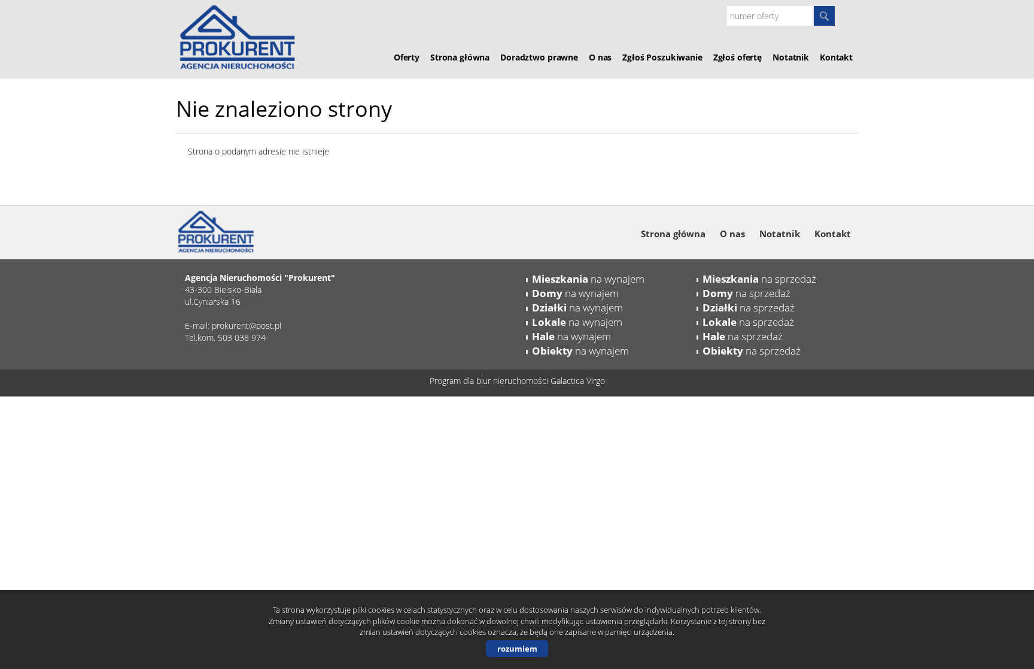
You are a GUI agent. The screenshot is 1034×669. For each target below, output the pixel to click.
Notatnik (791, 57)
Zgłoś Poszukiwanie (662, 57)
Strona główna (459, 57)
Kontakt (836, 57)
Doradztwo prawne (539, 57)
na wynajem (588, 279)
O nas (600, 57)
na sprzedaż (759, 279)
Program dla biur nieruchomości (490, 380)
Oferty (406, 57)
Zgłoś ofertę (737, 57)
